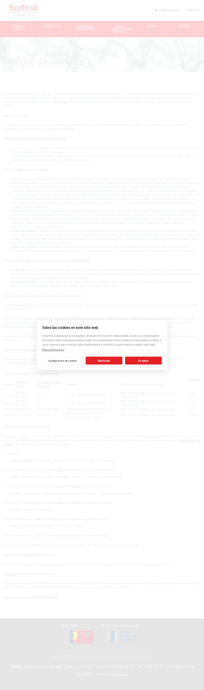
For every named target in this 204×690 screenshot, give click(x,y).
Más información (53, 349)
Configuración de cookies (62, 360)
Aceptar (143, 360)
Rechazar (104, 360)
